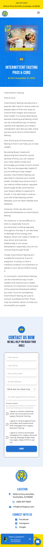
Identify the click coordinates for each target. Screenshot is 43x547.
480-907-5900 (21, 3)
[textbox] (19, 389)
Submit (21, 449)
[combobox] (21, 389)
